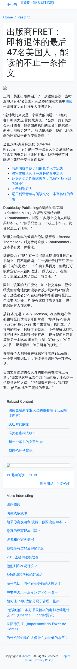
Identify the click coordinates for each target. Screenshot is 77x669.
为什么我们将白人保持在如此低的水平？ (37, 638)
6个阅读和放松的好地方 (25, 575)
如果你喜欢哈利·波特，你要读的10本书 (36, 522)
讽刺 (44, 2)
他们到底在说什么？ (22, 566)
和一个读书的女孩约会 (26, 442)
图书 (30, 2)
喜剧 (23, 2)
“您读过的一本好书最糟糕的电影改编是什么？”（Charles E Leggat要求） (38, 612)
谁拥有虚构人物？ (22, 433)
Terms (28, 660)
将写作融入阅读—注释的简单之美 (37, 173)
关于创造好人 (22, 189)
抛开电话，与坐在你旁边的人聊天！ (34, 583)
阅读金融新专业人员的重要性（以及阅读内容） (38, 412)
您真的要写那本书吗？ (24, 531)
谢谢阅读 (13, 504)
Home (8, 17)
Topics (66, 656)
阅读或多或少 (17, 513)
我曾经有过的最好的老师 (25, 548)
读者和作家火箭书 (20, 539)
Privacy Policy (44, 660)
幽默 (37, 2)
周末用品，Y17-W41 (55, 483)
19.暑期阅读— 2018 (21, 475)
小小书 (12, 4)
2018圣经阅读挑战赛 (22, 557)
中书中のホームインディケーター (32, 592)
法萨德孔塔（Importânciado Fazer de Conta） (36, 626)
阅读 (51, 2)
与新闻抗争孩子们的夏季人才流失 (37, 168)
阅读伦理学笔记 (21, 450)
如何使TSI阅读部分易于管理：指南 (33, 601)
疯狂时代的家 (19, 424)
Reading (24, 17)
